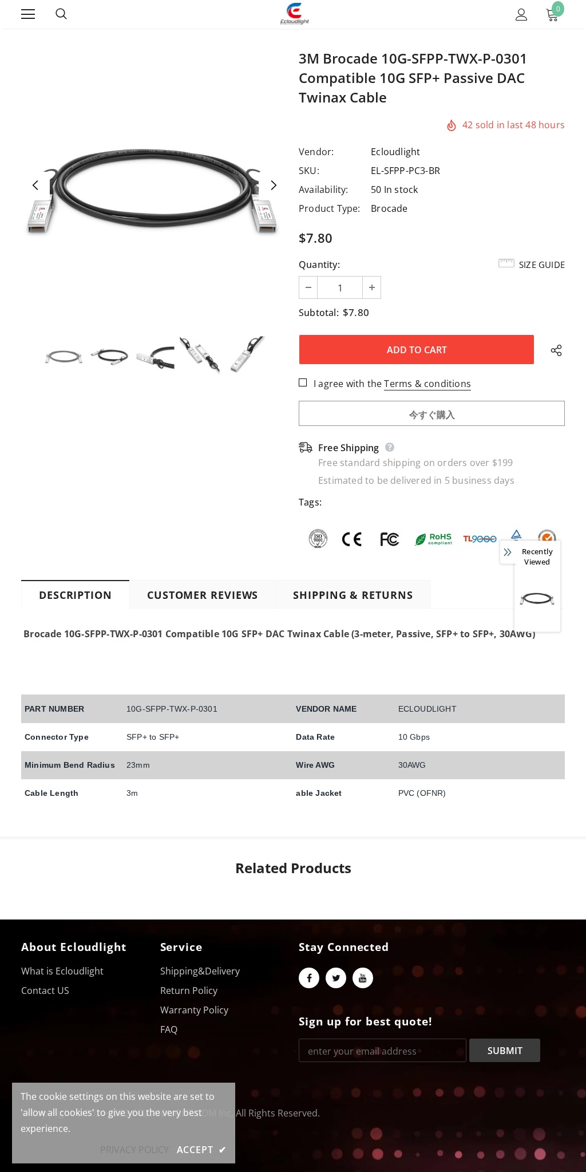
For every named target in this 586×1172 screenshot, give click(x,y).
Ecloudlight (395, 151)
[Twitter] (336, 978)
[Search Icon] (73, 14)
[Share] (553, 349)
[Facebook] (309, 978)
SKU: (309, 170)
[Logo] (294, 14)
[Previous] (35, 186)
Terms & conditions (427, 383)
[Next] (273, 186)
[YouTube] (363, 978)
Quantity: (319, 264)
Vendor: (316, 151)
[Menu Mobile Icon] (28, 14)
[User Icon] (522, 15)
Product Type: (330, 208)
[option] (154, 186)
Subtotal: (319, 312)
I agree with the (348, 383)
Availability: (324, 189)
